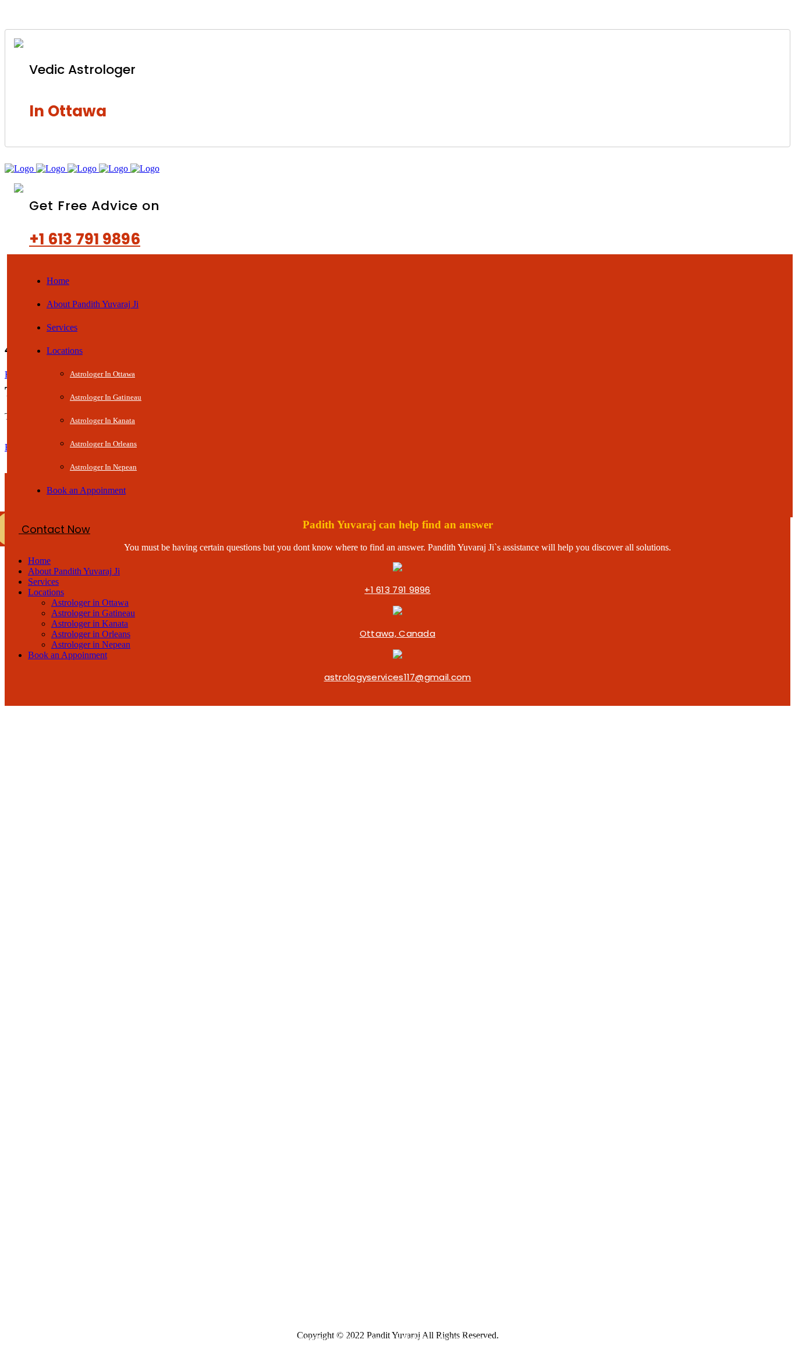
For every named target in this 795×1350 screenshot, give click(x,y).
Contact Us (64, 1024)
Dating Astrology (76, 1157)
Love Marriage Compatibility (102, 1066)
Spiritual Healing (537, 14)
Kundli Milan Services (85, 1231)
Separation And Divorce (92, 1296)
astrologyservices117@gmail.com (397, 677)
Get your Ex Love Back (88, 1082)
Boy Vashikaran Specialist (96, 1280)
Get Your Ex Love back (315, 14)
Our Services (67, 992)
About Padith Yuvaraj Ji (90, 975)
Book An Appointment (89, 1008)
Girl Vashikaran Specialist (96, 1264)
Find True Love (71, 1050)
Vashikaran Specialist (642, 14)
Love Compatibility (80, 1115)
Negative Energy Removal (97, 1189)
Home (52, 959)
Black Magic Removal (187, 14)
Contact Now (54, 529)
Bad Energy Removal (85, 1206)
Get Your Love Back (82, 1248)
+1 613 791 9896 (84, 239)
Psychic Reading (433, 14)
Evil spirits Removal (81, 1173)
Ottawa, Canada (397, 633)
